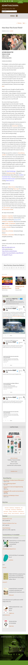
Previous (19, 23)
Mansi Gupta (16, 188)
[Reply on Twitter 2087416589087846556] (3, 392)
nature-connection (15, 513)
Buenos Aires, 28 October (7, 231)
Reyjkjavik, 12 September (7, 217)
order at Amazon (14, 458)
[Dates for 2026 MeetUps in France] (7, 277)
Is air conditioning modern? (10, 483)
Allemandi (11, 595)
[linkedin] (5, 1)
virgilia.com (11, 613)
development (19, 509)
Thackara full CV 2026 (7, 518)
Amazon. (5, 567)
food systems (15, 511)
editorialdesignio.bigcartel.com (9, 548)
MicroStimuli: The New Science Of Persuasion (14, 480)
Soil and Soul (15, 126)
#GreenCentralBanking (16, 316)
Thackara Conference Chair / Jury (9, 523)
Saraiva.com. (7, 615)
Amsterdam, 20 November (8, 234)
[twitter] (2, 1)
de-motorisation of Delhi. (8, 209)
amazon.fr (5, 582)
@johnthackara (20, 309)
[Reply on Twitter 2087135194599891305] (3, 365)
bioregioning (17, 507)
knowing (5, 513)
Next (24, 23)
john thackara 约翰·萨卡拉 (11, 309)
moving (9, 513)
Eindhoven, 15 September (7, 221)
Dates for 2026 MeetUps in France (11, 495)
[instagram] (7, 1)
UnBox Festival (11, 187)
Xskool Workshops (6, 528)
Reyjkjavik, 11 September (7, 216)
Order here (11, 626)
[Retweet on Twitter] (4, 306)
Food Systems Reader (11, 173)
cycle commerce (6, 207)
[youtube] (12, 1)
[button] (3, 284)
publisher (11, 560)
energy (10, 511)
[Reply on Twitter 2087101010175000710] (3, 335)
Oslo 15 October (5, 225)
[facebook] (9, 1)
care (21, 507)
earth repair (6, 511)
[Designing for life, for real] (20, 277)
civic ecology (7, 509)
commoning (13, 509)
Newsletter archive (14, 471)
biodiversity (11, 507)
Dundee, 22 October (6, 227)
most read (7, 507)
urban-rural (22, 513)
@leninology (5, 317)
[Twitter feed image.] (14, 326)
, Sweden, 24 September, (8, 223)
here (3, 86)
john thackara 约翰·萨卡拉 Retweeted (12, 340)
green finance (21, 511)
